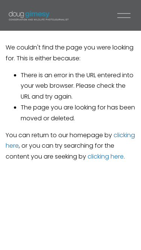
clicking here (106, 156)
